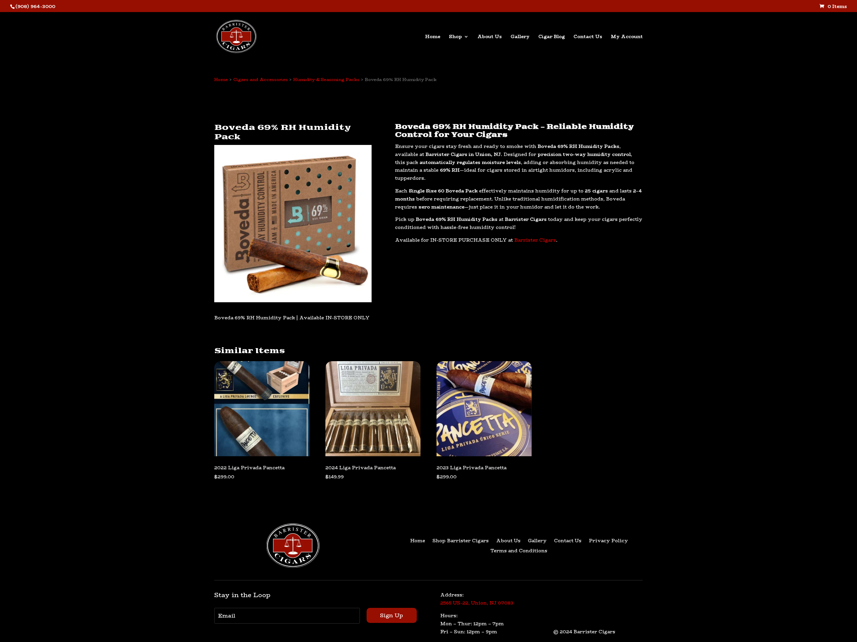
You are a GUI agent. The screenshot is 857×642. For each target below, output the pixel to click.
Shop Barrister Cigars (461, 541)
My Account (627, 37)
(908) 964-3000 (35, 6)
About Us (489, 37)
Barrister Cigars (535, 240)
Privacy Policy (608, 541)
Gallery (520, 37)
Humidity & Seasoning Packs (326, 79)
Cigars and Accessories (260, 79)
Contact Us (587, 37)
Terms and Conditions (518, 551)
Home (432, 37)
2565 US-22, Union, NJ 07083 (476, 603)
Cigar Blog (551, 37)
